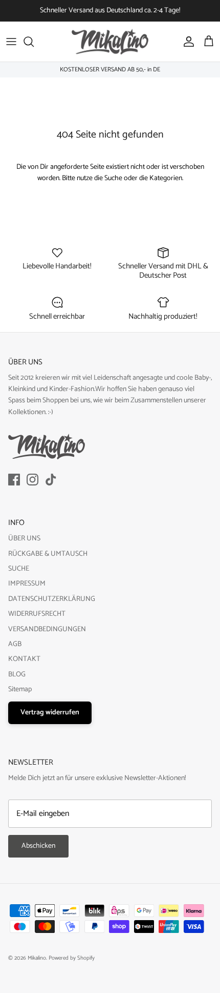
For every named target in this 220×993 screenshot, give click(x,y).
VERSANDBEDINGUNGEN (47, 629)
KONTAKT (24, 659)
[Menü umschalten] (11, 41)
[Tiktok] (51, 479)
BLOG (17, 674)
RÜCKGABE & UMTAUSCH (47, 554)
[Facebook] (14, 479)
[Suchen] (34, 41)
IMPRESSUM (27, 584)
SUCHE (18, 569)
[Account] (186, 41)
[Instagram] (32, 479)
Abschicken (38, 846)
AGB (14, 644)
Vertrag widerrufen (49, 712)
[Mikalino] (110, 41)
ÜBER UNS (24, 538)
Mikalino (37, 958)
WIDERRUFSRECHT (36, 614)
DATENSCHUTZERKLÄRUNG (51, 599)
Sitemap (20, 689)
